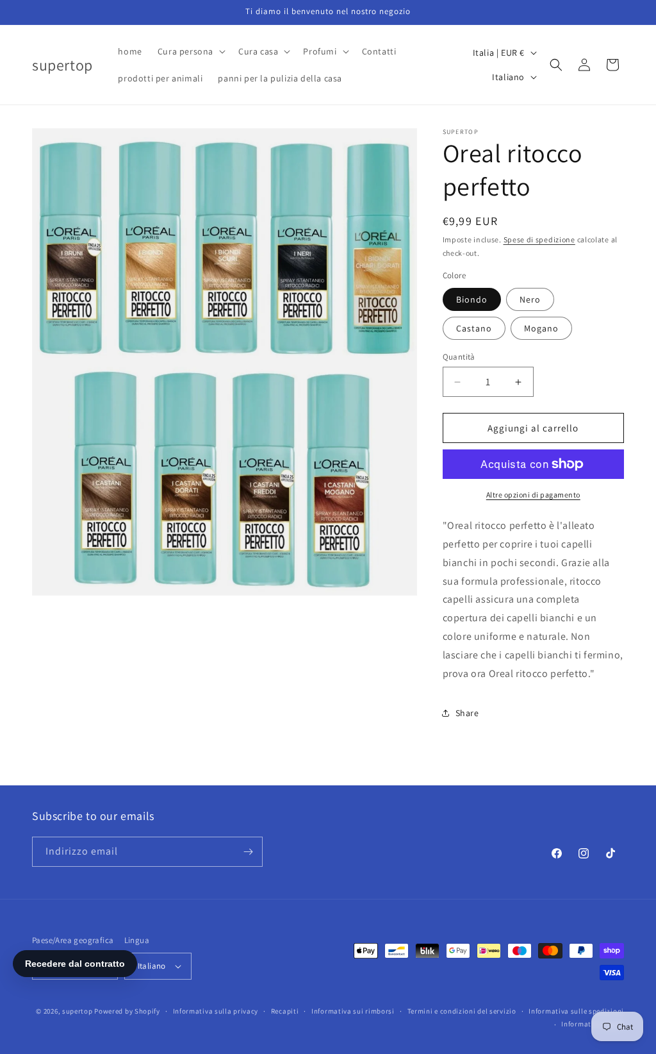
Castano (474, 328)
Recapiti (285, 1011)
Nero (530, 299)
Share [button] (467, 713)
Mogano (541, 328)
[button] (190, 51)
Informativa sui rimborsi (353, 1011)
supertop (77, 1011)
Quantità (459, 356)
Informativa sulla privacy (216, 1011)
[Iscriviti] (248, 852)
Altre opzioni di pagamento (533, 494)
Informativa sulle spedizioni (576, 1011)
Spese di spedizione (539, 239)
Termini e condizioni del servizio (461, 1011)
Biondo (472, 299)
